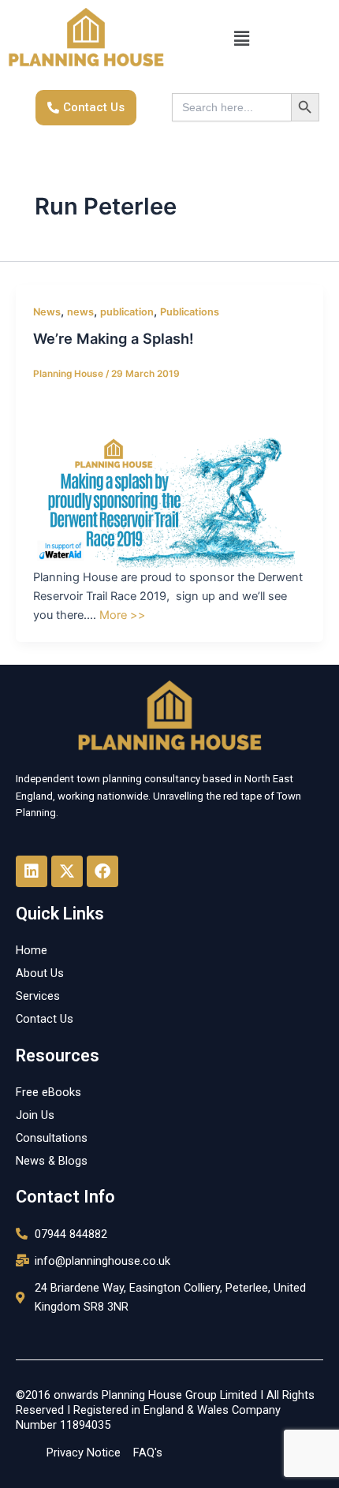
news (80, 312)
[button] (241, 39)
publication (127, 312)
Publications (189, 312)
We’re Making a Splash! (113, 338)
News (47, 312)
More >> (122, 615)
